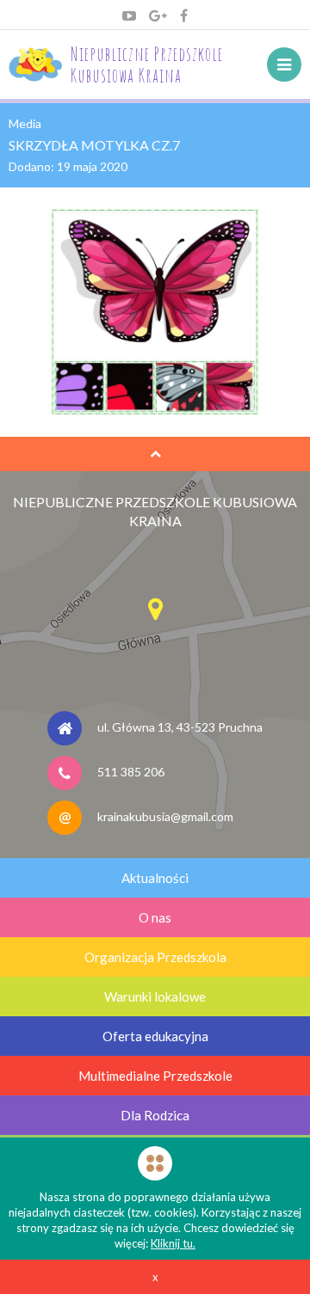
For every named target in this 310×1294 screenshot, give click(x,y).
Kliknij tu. (173, 1243)
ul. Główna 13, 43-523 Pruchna (180, 727)
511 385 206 (130, 771)
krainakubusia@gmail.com (165, 816)
